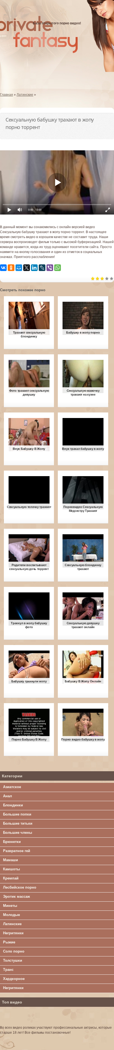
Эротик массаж (16, 896)
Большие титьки (17, 823)
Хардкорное (14, 979)
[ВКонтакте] (3, 267)
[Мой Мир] (18, 267)
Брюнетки (12, 842)
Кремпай (11, 878)
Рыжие (9, 942)
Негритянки (13, 933)
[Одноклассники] (11, 267)
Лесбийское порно (19, 887)
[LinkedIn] (34, 267)
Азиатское (12, 787)
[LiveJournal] (42, 267)
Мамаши (10, 860)
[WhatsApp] (57, 267)
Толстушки (12, 960)
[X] (26, 267)
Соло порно (13, 951)
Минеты (10, 906)
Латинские (12, 924)
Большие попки (17, 814)
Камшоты (11, 869)
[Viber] (49, 267)
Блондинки (13, 805)
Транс (8, 970)
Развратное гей (16, 851)
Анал (7, 796)
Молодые (11, 915)
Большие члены (17, 832)
